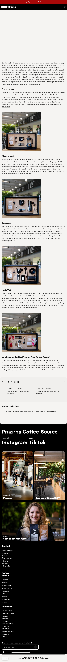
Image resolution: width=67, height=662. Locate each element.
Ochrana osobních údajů (7, 622)
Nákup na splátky (8, 631)
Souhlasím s (17, 652)
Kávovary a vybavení (6, 554)
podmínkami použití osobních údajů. (20, 652)
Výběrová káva (7, 550)
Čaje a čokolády (7, 558)
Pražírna (5, 580)
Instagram (14, 442)
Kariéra (4, 596)
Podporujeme (6, 599)
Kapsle (4, 569)
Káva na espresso (5, 562)
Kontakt (4, 602)
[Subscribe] (35, 647)
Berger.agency (44, 658)
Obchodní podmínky (5, 617)
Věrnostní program (5, 592)
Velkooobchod (7, 611)
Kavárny (5, 582)
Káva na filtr (6, 566)
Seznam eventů (7, 588)
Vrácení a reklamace (5, 627)
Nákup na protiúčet (5, 635)
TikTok (37, 442)
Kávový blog (6, 585)
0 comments (62, 381)
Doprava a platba (8, 614)
